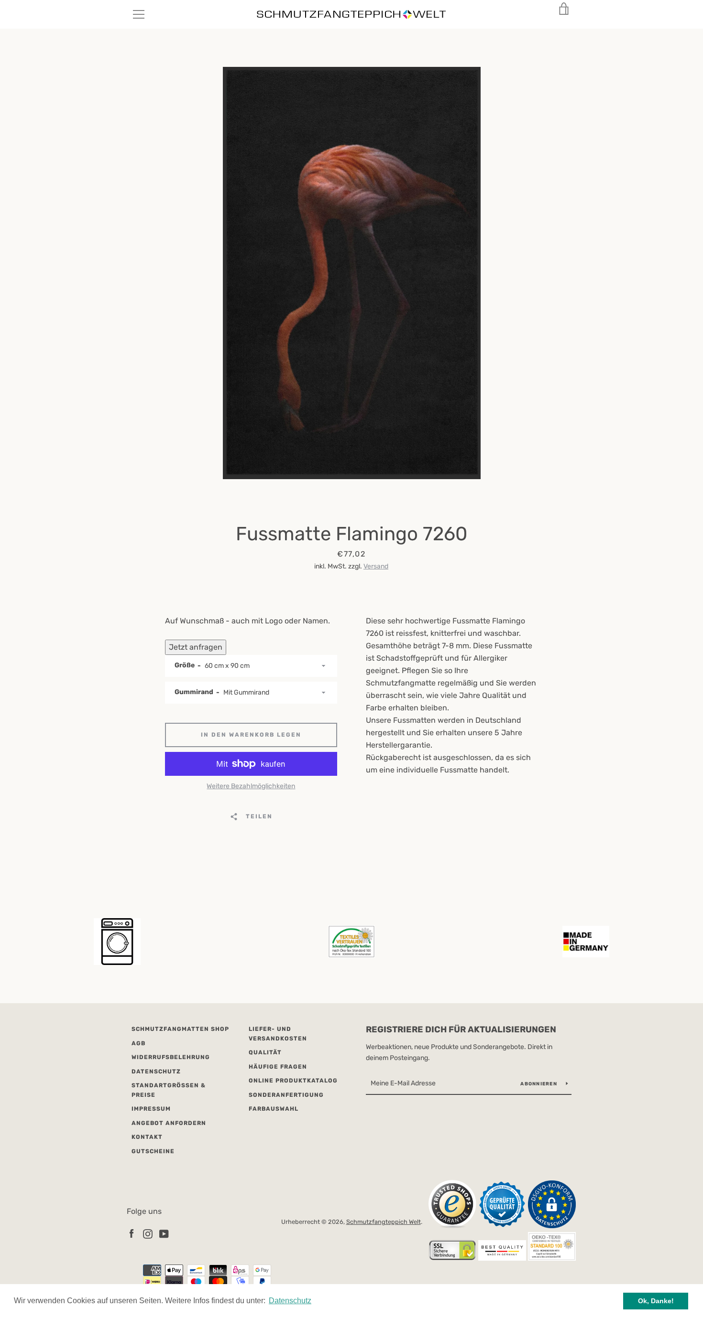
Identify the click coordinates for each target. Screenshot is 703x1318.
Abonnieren (539, 1084)
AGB (138, 1043)
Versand (375, 566)
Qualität (265, 1052)
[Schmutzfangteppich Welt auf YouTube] (164, 1233)
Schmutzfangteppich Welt (383, 1221)
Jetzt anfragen (195, 647)
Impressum (151, 1108)
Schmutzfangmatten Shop (180, 1029)
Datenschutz (156, 1071)
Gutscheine (153, 1151)
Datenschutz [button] (290, 1301)
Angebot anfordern (169, 1123)
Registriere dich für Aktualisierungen (461, 1029)
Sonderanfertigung (286, 1095)
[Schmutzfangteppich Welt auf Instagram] (148, 1233)
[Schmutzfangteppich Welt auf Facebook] (131, 1233)
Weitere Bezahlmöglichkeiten (251, 786)
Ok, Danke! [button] (656, 1301)
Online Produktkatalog (293, 1080)
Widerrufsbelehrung (171, 1057)
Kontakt (147, 1137)
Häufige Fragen (278, 1066)
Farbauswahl (273, 1108)
